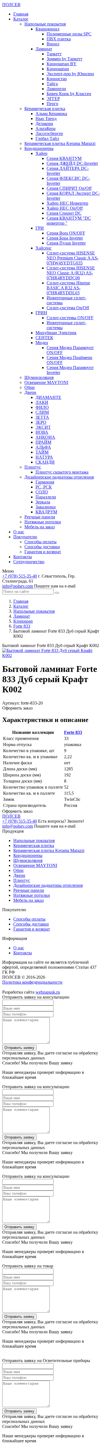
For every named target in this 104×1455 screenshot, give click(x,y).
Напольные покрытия (45, 24)
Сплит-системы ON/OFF (70, 317)
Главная (20, 14)
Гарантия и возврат (42, 551)
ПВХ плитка (59, 39)
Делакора (44, 123)
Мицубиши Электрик (56, 332)
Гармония (44, 482)
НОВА (41, 432)
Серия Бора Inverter (65, 238)
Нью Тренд (46, 118)
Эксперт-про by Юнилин (70, 73)
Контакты (22, 556)
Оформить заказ (17, 708)
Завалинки (45, 507)
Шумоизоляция (39, 377)
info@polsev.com (17, 586)
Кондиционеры (39, 148)
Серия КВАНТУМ (64, 158)
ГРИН (41, 312)
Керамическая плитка (44, 108)
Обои (29, 387)
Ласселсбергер (49, 133)
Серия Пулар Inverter (66, 243)
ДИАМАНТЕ (48, 397)
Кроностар (57, 78)
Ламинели (56, 88)
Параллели (45, 497)
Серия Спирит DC (64, 213)
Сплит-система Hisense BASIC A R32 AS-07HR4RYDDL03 (68, 287)
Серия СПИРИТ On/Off (69, 188)
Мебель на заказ (39, 526)
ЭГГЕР (53, 98)
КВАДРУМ (46, 512)
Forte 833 (73, 732)
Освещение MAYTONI (46, 382)
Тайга (52, 83)
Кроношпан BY (62, 63)
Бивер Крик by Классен (69, 93)
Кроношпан (58, 68)
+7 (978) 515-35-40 (19, 576)
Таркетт (54, 53)
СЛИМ (42, 412)
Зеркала (42, 502)
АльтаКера (45, 128)
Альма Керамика (51, 113)
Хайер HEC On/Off (65, 208)
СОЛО (41, 492)
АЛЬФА (43, 447)
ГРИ (39, 228)
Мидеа (41, 342)
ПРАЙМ (43, 442)
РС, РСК (43, 487)
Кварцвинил (47, 29)
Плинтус (32, 467)
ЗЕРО (40, 422)
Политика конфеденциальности (32, 982)
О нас (18, 531)
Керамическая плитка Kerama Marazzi (59, 143)
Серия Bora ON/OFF (66, 233)
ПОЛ (11, 4)
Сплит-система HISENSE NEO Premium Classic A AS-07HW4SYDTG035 (72, 258)
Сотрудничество (28, 561)
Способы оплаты (40, 541)
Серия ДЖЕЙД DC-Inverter (72, 163)
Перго (52, 103)
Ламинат (43, 48)
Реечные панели (39, 517)
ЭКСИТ (43, 427)
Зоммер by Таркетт (64, 58)
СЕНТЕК (44, 337)
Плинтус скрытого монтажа (61, 472)
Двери (30, 392)
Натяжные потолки (42, 521)
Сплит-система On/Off (68, 307)
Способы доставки (42, 546)
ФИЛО (42, 407)
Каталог (21, 19)
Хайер (41, 153)
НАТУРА (44, 457)
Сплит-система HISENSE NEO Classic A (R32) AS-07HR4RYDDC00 (71, 273)
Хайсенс (43, 248)
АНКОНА (45, 437)
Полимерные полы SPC (69, 34)
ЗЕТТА (42, 417)
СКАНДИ (45, 462)
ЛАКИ (41, 402)
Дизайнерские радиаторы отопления (59, 477)
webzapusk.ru (47, 992)
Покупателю (25, 536)
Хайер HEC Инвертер (67, 203)
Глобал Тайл (47, 138)
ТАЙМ (42, 452)
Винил (53, 43)
